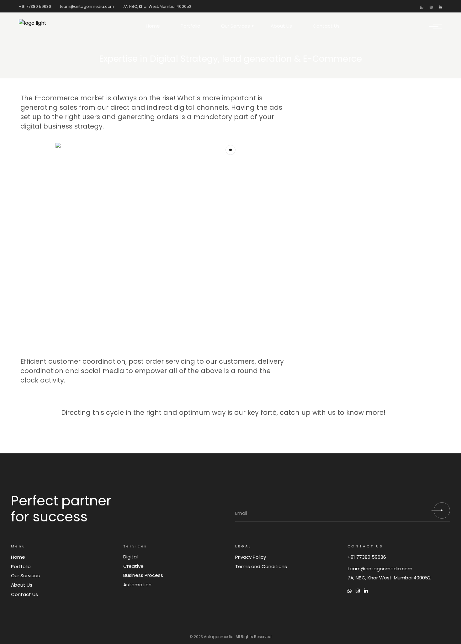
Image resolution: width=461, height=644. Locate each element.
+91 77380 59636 (35, 6)
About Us (21, 585)
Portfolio (21, 566)
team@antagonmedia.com (87, 6)
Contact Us (24, 594)
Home (18, 557)
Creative (133, 566)
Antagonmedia (219, 636)
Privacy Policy (250, 557)
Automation (137, 584)
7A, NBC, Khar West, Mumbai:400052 (157, 6)
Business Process (143, 575)
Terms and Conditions (261, 566)
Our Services (25, 575)
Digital (130, 556)
